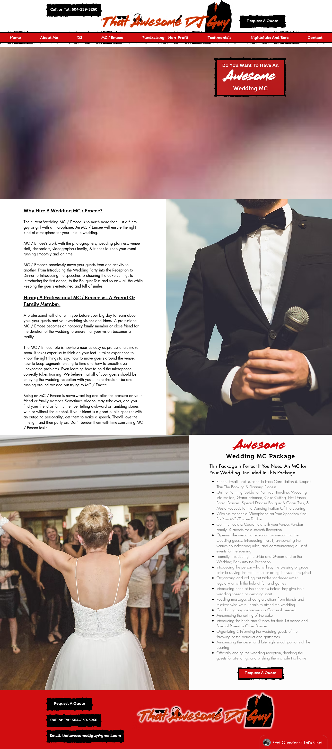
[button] (74, 10)
